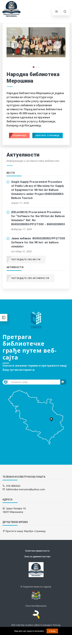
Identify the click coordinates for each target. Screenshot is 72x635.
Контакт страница (47, 135)
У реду (52, 630)
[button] (36, 67)
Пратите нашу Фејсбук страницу (25, 531)
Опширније (19, 135)
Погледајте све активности (30, 278)
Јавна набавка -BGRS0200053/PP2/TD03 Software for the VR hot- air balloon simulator (38, 242)
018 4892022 (13, 485)
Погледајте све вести (26, 259)
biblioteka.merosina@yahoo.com (25, 489)
